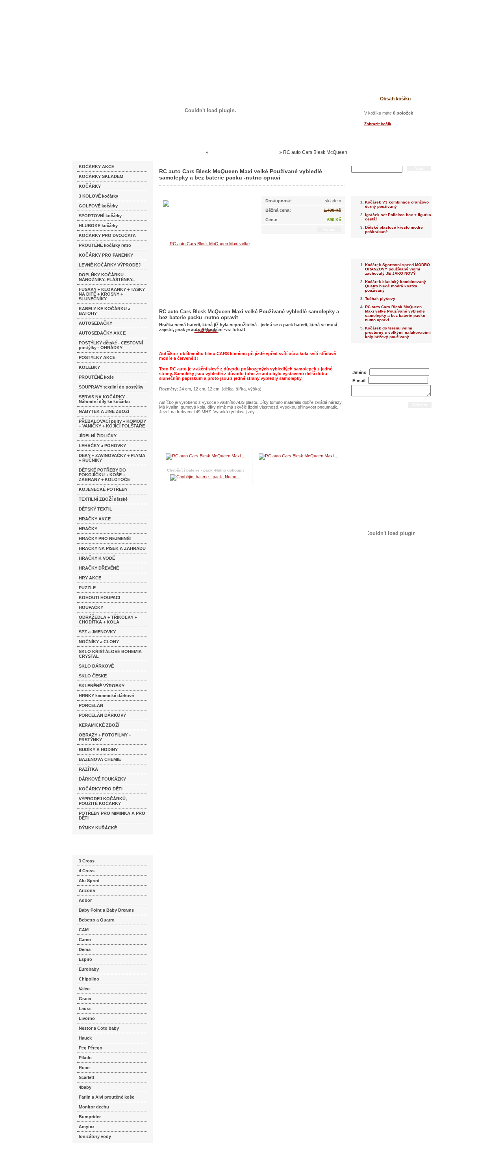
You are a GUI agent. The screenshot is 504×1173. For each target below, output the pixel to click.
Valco (84, 988)
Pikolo (85, 1057)
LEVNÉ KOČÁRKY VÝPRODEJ (110, 265)
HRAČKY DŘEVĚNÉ (99, 568)
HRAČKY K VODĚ (97, 558)
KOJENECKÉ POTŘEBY (103, 489)
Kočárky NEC (189, 152)
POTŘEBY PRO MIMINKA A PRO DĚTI (112, 815)
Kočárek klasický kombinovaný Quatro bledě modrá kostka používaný (395, 285)
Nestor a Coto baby (99, 1028)
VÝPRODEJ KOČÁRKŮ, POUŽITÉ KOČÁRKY (103, 801)
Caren (85, 939)
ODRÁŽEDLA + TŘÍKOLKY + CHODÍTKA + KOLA (108, 619)
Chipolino (89, 979)
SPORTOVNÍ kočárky (100, 215)
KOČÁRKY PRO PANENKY (106, 255)
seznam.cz (91, 1157)
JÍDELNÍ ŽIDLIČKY (98, 435)
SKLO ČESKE (93, 675)
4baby (85, 1087)
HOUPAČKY (91, 607)
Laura (85, 1008)
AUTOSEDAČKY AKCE (102, 333)
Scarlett (86, 1077)
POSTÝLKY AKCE (97, 357)
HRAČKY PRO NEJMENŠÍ (105, 538)
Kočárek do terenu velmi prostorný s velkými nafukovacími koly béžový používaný (398, 332)
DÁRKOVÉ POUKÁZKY (102, 779)
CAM (84, 929)
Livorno (87, 1018)
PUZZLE (87, 587)
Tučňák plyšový (380, 298)
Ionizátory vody (95, 1136)
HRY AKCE (90, 577)
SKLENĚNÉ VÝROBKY (101, 685)
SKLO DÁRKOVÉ (96, 666)
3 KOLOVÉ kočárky (98, 196)
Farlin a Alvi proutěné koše (106, 1097)
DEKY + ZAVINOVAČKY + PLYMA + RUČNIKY (112, 458)
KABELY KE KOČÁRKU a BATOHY (104, 311)
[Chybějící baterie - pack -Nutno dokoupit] (205, 476)
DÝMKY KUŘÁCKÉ (98, 827)
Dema (85, 949)
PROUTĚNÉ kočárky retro (105, 245)
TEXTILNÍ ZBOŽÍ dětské (103, 499)
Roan (84, 1067)
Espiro (85, 959)
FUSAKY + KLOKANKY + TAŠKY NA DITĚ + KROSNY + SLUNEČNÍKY (112, 294)
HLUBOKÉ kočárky (98, 225)
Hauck (85, 1038)
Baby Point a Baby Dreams (106, 910)
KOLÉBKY (89, 367)
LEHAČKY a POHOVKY (102, 445)
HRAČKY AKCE (95, 518)
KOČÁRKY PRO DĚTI (100, 788)
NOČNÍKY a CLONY (99, 641)
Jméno (359, 372)
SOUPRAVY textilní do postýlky (111, 387)
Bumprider (90, 1116)
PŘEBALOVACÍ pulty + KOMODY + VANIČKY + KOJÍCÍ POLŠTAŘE (112, 423)
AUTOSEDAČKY (95, 323)
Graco (85, 998)
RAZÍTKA (88, 769)
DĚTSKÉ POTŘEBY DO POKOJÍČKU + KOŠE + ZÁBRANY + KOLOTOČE (104, 475)
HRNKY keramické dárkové (106, 695)
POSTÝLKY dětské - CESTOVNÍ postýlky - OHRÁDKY (111, 345)
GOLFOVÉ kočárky (98, 206)
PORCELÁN (91, 705)
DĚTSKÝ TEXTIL (95, 509)
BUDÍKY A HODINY (98, 749)
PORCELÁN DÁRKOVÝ (102, 715)
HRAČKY (88, 528)
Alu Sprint (89, 880)
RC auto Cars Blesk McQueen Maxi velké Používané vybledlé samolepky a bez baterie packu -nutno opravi (396, 313)
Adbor (85, 900)
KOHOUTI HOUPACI (99, 597)
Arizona (87, 890)
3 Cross (86, 860)
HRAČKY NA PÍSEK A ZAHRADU (112, 548)
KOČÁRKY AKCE (96, 166)
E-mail (358, 380)
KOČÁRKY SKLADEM (101, 176)
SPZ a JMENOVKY (97, 631)
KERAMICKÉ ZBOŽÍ (99, 725)
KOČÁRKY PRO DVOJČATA (107, 235)
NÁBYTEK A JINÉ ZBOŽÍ (104, 411)
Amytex (86, 1126)
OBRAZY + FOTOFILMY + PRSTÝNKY (105, 737)
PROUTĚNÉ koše (96, 377)
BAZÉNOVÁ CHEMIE (100, 759)
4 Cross (86, 870)
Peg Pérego (90, 1047)
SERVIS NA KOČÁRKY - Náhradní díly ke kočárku (104, 399)
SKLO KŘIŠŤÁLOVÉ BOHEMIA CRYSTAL (110, 654)
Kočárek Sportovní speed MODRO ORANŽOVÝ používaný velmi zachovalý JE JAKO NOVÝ (397, 269)
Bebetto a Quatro (97, 920)
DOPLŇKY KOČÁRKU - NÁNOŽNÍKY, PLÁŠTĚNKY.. (107, 277)
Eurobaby (89, 969)
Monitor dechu (94, 1107)
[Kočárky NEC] (149, 27)
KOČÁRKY (90, 186)
